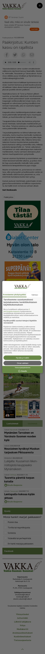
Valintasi (34, 295)
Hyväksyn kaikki (22, 358)
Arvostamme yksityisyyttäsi (14, 295)
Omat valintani (22, 363)
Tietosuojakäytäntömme (22, 367)
